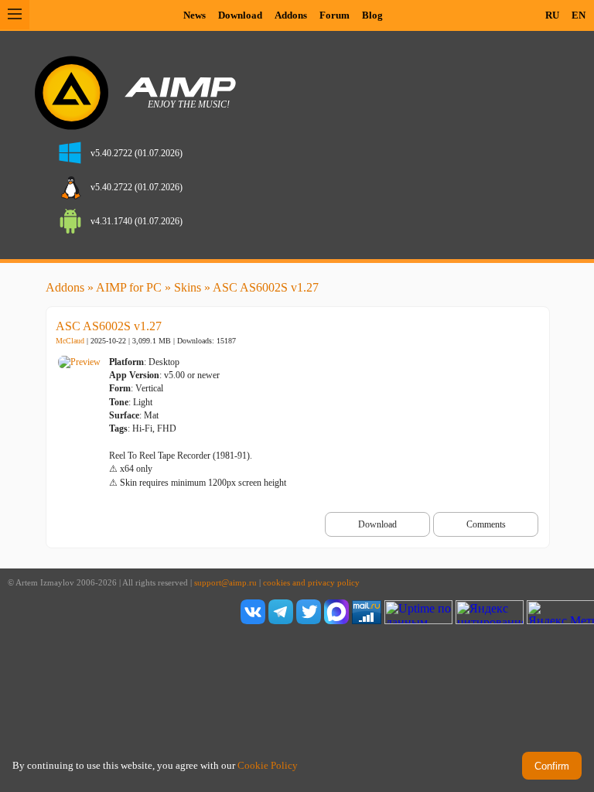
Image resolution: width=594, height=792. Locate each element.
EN (578, 15)
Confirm (551, 766)
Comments (486, 524)
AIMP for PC (129, 287)
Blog (372, 15)
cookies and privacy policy (311, 583)
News (194, 15)
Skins (187, 287)
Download (240, 15)
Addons (291, 15)
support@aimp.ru (225, 583)
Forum (334, 15)
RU (552, 15)
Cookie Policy (267, 765)
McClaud (70, 340)
